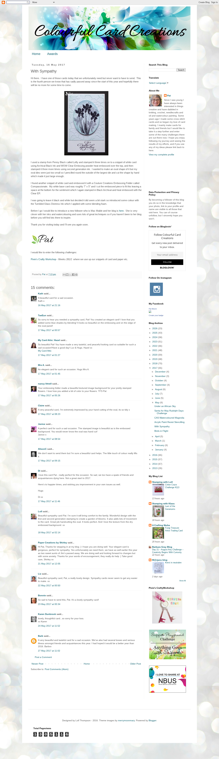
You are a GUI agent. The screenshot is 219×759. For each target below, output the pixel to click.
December (160, 371)
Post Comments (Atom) (56, 669)
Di (39, 470)
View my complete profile (161, 154)
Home (36, 54)
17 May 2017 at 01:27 (49, 355)
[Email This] (64, 274)
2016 (155, 455)
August (159, 389)
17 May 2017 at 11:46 (49, 501)
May (157, 402)
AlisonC (42, 449)
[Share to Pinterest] (76, 274)
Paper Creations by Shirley (52, 542)
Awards (52, 54)
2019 (155, 359)
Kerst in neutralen (173, 562)
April (157, 436)
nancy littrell (45, 383)
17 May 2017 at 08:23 (49, 414)
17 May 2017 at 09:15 (49, 460)
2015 (155, 459)
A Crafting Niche (161, 525)
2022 (155, 346)
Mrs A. (41, 365)
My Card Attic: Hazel (49, 340)
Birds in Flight (161, 431)
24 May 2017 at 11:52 (49, 626)
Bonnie (42, 595)
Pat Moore (153, 309)
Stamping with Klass (163, 503)
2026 (155, 328)
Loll (40, 511)
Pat (169, 95)
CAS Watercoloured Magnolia (169, 417)
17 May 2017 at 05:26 (49, 395)
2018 (155, 363)
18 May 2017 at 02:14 (49, 532)
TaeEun (42, 315)
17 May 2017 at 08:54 (49, 439)
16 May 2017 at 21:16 (49, 305)
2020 (155, 354)
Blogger (152, 720)
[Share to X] (70, 274)
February (160, 445)
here (121, 210)
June (158, 398)
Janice (41, 424)
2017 (155, 368)
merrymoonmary (126, 720)
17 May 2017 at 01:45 (49, 373)
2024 (155, 337)
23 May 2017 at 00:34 (49, 604)
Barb (40, 636)
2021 (155, 350)
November (160, 376)
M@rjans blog (159, 560)
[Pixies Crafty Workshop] (167, 622)
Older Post (135, 663)
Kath (40, 293)
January (159, 449)
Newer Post (37, 663)
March (158, 440)
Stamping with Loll (162, 482)
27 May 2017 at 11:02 (49, 650)
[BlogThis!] (67, 274)
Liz (39, 573)
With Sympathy (162, 426)
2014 (155, 464)
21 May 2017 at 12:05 (49, 563)
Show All (182, 581)
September (161, 385)
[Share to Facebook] (73, 274)
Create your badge (156, 315)
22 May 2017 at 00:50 (49, 585)
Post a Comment (43, 657)
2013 (155, 468)
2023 (155, 341)
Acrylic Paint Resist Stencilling (169, 422)
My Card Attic (44, 350)
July (157, 393)
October (159, 380)
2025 (155, 332)
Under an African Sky (165, 406)
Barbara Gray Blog (162, 547)
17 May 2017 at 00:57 (49, 330)
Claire (41, 405)
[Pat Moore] (150, 312)
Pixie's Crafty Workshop (43, 259)
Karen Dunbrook (47, 614)
